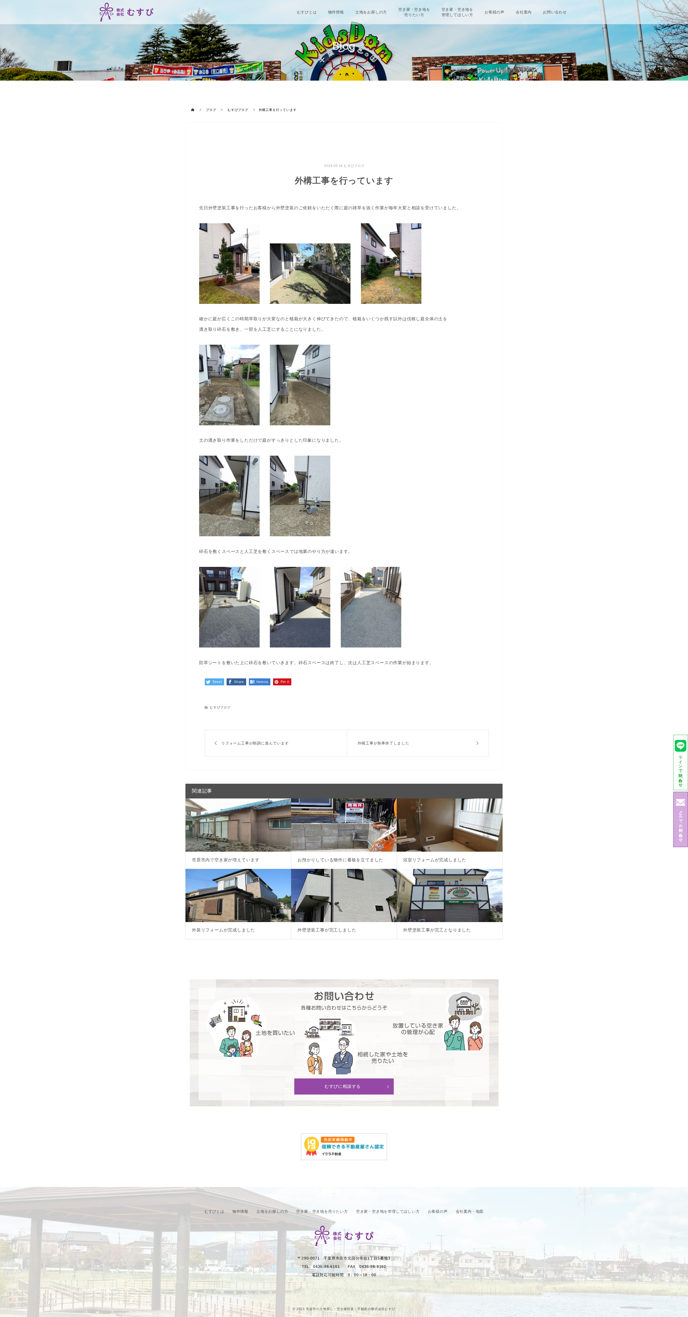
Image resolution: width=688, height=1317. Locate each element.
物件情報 (336, 12)
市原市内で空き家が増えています (226, 860)
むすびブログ (354, 166)
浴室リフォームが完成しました (434, 860)
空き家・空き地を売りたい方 (414, 12)
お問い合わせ (555, 12)
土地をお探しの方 (371, 12)
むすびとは (307, 12)
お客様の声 (494, 12)
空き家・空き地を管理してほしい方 (457, 12)
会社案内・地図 (470, 1211)
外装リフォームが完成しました (223, 930)
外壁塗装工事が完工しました (327, 930)
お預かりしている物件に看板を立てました (340, 860)
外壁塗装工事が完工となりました (437, 930)
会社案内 (524, 12)
